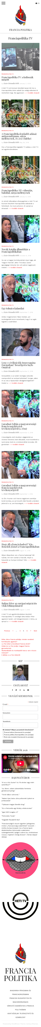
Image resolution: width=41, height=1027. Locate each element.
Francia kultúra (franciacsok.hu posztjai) (17, 732)
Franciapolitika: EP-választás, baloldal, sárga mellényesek (17, 191)
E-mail (5, 704)
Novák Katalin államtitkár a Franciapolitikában (16, 250)
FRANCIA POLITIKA (20, 29)
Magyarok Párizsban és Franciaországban (20, 992)
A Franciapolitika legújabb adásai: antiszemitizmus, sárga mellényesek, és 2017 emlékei (19, 136)
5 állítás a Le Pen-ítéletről (11, 655)
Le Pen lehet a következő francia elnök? (16, 644)
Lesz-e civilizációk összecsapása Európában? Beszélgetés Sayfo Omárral (18, 365)
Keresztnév (6, 713)
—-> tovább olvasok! (31, 93)
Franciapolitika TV (8, 74)
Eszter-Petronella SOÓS (11, 83)
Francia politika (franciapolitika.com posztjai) (19, 735)
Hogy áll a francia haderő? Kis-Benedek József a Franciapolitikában (20, 545)
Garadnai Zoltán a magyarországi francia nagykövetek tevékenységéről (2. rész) (19, 426)
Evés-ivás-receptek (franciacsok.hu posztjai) (18, 737)
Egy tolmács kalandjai (13, 308)
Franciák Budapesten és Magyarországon (20, 1000)
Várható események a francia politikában (20, 1008)
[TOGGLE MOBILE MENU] (3, 3)
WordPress (15, 1024)
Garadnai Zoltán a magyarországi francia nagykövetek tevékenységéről (19, 488)
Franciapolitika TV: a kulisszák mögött (17, 78)
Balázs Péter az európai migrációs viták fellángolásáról (19, 604)
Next (35, 631)
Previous (7, 631)
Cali (27, 1024)
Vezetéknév (6, 721)
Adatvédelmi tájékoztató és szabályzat (20, 1015)
